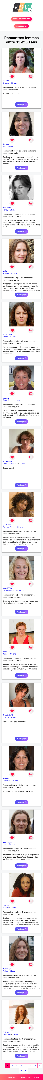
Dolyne (6, 1032)
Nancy (5, 210)
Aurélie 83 (7, 969)
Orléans (6, 83)
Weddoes (7, 207)
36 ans (15, 781)
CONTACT (37, 1077)
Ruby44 (6, 144)
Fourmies (6, 781)
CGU (15, 1077)
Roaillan (6, 273)
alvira (5, 271)
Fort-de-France (9, 527)
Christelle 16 (8, 715)
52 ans (12, 844)
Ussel (5, 844)
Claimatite (7, 525)
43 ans (13, 337)
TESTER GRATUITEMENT (21, 19)
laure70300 (7, 588)
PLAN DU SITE (25, 1077)
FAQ (10, 1077)
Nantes (6, 907)
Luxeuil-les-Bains (10, 590)
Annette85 (7, 461)
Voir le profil (22, 104)
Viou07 (6, 81)
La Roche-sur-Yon (10, 463)
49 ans (14, 273)
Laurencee (7, 842)
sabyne (6, 398)
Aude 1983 (7, 334)
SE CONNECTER (21, 26)
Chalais (6, 717)
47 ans (13, 717)
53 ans (14, 83)
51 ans (10, 146)
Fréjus (5, 971)
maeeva (6, 778)
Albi (4, 146)
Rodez (5, 337)
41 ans (22, 463)
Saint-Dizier (8, 400)
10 (26, 1070)
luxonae (6, 652)
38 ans (12, 971)
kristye (5, 905)
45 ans (13, 907)
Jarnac (5, 654)
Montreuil (7, 1034)
